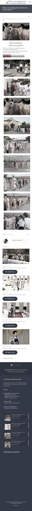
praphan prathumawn (15, 19)
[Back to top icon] (16, 499)
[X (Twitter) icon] (16, 505)
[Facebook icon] (14, 505)
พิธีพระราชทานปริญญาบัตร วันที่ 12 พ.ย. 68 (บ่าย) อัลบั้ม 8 (14, 295)
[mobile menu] (30, 2)
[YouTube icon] (17, 505)
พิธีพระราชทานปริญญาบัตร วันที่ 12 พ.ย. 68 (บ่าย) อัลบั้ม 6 (14, 348)
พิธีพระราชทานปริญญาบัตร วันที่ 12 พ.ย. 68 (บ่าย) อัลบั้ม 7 (14, 321)
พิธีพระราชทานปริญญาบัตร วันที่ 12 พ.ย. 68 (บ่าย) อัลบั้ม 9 (14, 268)
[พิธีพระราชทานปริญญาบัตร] (16, 2)
